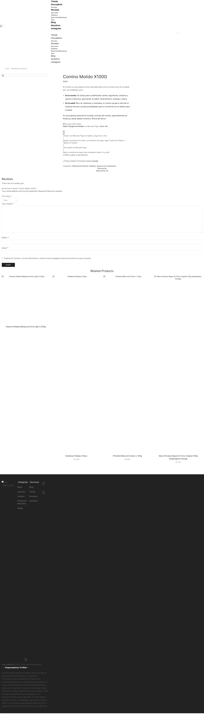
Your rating (7, 196)
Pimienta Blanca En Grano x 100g (127, 456)
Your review (8, 204)
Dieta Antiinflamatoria (59, 17)
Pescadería (56, 4)
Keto (52, 20)
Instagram (56, 28)
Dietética (92, 166)
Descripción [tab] (102, 168)
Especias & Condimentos (106, 166)
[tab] (102, 168)
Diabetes (54, 15)
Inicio (7, 69)
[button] (102, 32)
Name (5, 237)
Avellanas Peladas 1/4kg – (76, 456)
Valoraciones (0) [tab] (102, 171)
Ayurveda (54, 13)
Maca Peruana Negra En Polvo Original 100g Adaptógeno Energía (178, 457)
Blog (53, 22)
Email (5, 248)
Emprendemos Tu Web (16, 667)
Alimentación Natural (19, 69)
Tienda (54, 1)
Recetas (54, 7)
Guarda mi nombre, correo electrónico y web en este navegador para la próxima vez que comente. (47, 258)
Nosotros (55, 25)
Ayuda (95, 161)
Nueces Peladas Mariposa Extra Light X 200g (26, 327)
